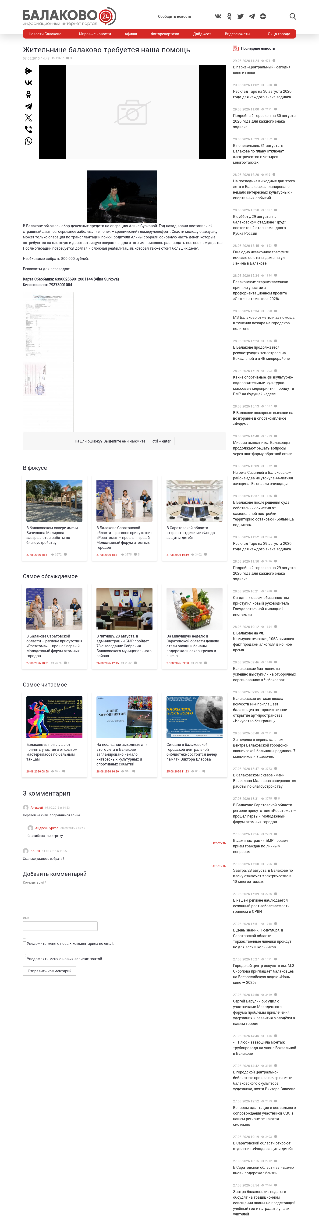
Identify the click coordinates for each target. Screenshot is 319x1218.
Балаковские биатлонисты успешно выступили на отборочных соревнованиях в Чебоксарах (264, 674)
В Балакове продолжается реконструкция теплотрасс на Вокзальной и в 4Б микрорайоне (261, 353)
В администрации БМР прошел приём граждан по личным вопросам (260, 846)
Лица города (279, 33)
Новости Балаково (45, 33)
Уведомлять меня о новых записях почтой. (65, 958)
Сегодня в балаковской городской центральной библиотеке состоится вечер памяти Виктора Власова (192, 751)
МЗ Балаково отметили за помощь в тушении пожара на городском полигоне (264, 323)
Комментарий (34, 882)
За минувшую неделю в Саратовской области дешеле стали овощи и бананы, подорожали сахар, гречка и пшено (193, 646)
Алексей (37, 807)
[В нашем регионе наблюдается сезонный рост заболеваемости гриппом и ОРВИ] (275, 893)
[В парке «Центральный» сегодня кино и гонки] (273, 60)
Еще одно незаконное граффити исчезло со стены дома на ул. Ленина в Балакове (261, 257)
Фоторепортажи (165, 33)
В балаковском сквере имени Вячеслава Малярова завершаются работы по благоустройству (52, 535)
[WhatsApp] (31, 141)
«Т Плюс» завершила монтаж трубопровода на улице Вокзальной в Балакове (264, 1048)
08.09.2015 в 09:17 (72, 828)
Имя (26, 918)
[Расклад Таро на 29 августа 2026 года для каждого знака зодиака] (275, 537)
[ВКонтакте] (30, 82)
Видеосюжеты (237, 33)
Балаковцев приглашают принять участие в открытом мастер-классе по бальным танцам (52, 751)
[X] (30, 117)
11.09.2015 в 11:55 (54, 851)
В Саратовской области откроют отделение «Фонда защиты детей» (191, 532)
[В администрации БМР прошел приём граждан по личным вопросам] (275, 834)
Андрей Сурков (46, 828)
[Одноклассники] (30, 94)
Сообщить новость (174, 16)
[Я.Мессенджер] (30, 71)
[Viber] (30, 129)
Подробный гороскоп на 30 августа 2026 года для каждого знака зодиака (264, 121)
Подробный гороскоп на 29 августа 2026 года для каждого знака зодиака (264, 573)
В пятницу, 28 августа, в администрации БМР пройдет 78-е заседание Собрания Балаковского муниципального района (124, 646)
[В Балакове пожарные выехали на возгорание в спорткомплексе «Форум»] (275, 406)
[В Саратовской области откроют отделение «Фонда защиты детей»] (195, 501)
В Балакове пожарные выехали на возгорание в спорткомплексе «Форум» (263, 418)
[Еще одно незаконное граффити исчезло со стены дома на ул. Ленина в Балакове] (275, 245)
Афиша (131, 33)
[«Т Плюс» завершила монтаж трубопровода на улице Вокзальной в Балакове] (275, 1035)
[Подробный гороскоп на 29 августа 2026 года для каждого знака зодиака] (275, 561)
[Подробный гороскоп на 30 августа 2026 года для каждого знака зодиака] (275, 109)
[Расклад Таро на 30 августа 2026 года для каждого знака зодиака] (275, 85)
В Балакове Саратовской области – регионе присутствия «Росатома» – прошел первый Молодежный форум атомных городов (124, 537)
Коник (35, 851)
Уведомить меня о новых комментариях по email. (70, 943)
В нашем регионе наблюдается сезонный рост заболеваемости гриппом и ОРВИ (261, 906)
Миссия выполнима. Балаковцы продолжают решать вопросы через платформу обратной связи (262, 448)
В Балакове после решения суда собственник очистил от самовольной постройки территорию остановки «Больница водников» (263, 513)
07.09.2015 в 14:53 (57, 807)
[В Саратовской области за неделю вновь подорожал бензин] (275, 1161)
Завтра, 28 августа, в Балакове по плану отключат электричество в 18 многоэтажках (263, 876)
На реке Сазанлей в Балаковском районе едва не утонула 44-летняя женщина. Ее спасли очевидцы (263, 478)
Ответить (219, 843)
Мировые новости (95, 33)
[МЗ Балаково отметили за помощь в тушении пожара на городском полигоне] (275, 311)
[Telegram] (30, 106)
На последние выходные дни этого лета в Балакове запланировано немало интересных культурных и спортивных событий (122, 754)
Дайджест (202, 33)
